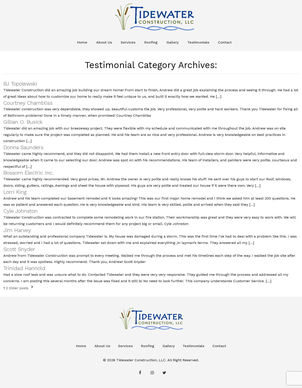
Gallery (172, 42)
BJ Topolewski (20, 84)
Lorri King (15, 192)
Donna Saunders (23, 147)
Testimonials (198, 42)
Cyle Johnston (20, 211)
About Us (104, 42)
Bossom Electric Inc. (28, 173)
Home (82, 42)
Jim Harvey (17, 230)
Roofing (151, 42)
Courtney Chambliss (27, 103)
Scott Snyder (19, 249)
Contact (225, 42)
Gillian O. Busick (22, 122)
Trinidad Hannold (24, 268)
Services (128, 42)
